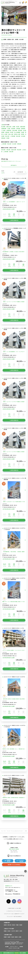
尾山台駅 (19, 149)
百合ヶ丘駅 (10, 134)
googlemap (9, 894)
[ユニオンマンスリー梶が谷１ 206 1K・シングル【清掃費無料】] (14, 190)
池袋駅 (9, 937)
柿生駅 (22, 134)
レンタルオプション (10, 911)
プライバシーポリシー (14, 946)
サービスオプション (18, 911)
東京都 (5, 924)
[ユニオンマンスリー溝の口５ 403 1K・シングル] (14, 639)
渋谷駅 (12, 937)
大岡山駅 (8, 149)
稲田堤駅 (23, 128)
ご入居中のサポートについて (19, 913)
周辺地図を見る (17, 894)
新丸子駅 (7, 136)
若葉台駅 (7, 132)
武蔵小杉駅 (8, 126)
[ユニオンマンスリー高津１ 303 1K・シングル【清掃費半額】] (14, 440)
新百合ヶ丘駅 (17, 134)
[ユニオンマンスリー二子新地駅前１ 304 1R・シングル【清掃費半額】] (14, 240)
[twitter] (9, 901)
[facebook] (14, 901)
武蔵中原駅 (22, 126)
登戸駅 (11, 132)
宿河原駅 (13, 128)
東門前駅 (20, 130)
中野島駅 (18, 128)
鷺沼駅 (7, 138)
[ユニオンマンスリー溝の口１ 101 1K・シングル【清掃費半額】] (14, 490)
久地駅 (8, 128)
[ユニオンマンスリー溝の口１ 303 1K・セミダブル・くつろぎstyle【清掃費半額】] (14, 590)
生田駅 (22, 132)
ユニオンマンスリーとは (8, 913)
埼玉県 (13, 924)
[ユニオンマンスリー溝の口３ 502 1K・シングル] (14, 786)
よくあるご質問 (18, 908)
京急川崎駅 (14, 130)
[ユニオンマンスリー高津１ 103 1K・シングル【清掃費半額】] (14, 390)
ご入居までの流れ (11, 908)
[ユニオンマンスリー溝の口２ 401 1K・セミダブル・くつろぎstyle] (14, 540)
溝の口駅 (18, 136)
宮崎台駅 (3, 138)
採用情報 (21, 946)
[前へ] (2, 190)
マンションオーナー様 (11, 916)
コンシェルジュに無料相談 (21, 861)
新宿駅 (5, 937)
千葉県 (17, 924)
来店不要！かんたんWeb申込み (14, 864)
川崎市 (2, 124)
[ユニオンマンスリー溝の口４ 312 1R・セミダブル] (14, 687)
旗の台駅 (3, 149)
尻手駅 (17, 126)
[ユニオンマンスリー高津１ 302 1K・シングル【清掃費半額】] (14, 290)
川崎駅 (13, 126)
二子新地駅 (12, 136)
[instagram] (19, 901)
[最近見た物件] (20, 2)
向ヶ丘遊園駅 (17, 132)
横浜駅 (16, 937)
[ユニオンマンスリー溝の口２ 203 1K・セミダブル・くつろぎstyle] (14, 737)
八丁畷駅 (3, 130)
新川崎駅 (3, 126)
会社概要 (6, 946)
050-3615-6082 (14, 849)
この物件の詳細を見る (14, 220)
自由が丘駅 (13, 149)
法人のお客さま (18, 916)
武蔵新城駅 (3, 128)
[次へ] (25, 190)
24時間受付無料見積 (8, 861)
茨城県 (20, 924)
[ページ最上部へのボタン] (25, 871)
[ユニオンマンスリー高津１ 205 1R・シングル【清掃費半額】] (14, 340)
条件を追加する (14, 165)
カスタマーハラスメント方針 (14, 948)
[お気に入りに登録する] (4, 198)
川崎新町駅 (8, 130)
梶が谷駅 (23, 136)
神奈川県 (9, 924)
